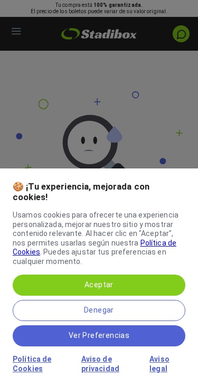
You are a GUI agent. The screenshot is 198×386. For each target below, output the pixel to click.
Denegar (99, 310)
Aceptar (99, 284)
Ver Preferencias (99, 335)
